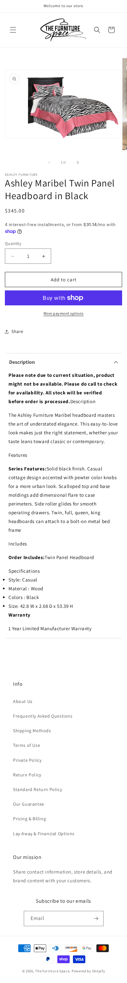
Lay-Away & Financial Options (44, 833)
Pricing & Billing (29, 819)
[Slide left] (49, 162)
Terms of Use (26, 745)
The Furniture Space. (53, 971)
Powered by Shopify (88, 971)
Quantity (13, 243)
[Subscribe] (96, 918)
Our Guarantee (28, 804)
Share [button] (17, 331)
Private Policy (27, 760)
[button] (13, 30)
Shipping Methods (32, 731)
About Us (23, 701)
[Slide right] (78, 162)
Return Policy (27, 775)
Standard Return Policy (37, 789)
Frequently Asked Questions (43, 716)
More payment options (64, 313)
